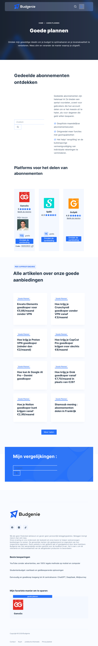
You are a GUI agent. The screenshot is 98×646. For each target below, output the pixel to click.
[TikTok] (25, 527)
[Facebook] (12, 527)
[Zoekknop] (17, 127)
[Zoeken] (75, 6)
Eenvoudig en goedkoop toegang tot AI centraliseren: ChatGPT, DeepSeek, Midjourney (48, 577)
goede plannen (23, 298)
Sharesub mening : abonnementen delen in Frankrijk (66, 408)
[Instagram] (18, 527)
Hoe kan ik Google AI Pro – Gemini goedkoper (30, 375)
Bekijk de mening (24, 212)
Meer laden (49, 432)
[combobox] (29, 121)
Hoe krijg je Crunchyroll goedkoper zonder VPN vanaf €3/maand (66, 311)
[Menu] (81, 6)
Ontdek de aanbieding (24, 241)
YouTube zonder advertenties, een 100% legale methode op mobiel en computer (45, 563)
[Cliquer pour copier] (32, 246)
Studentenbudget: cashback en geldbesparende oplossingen (37, 570)
